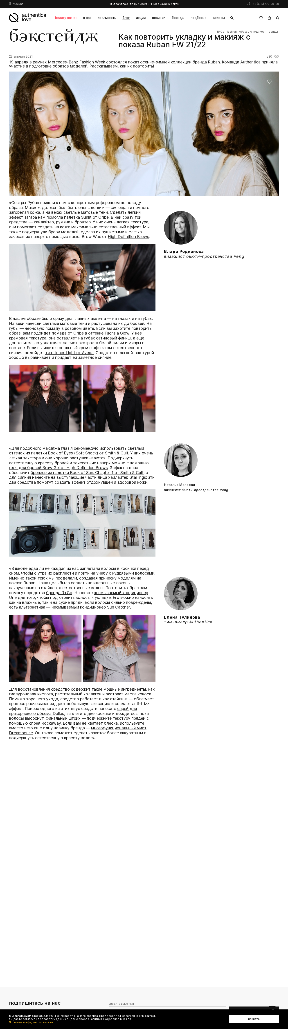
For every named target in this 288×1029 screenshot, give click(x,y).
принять (254, 1019)
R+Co (221, 31)
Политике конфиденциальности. (31, 1022)
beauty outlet (66, 18)
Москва (18, 4)
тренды (272, 31)
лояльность (107, 18)
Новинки (158, 18)
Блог (126, 18)
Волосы (219, 18)
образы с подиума (252, 31)
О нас (87, 18)
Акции (141, 18)
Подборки (199, 18)
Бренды (178, 18)
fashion (232, 31)
